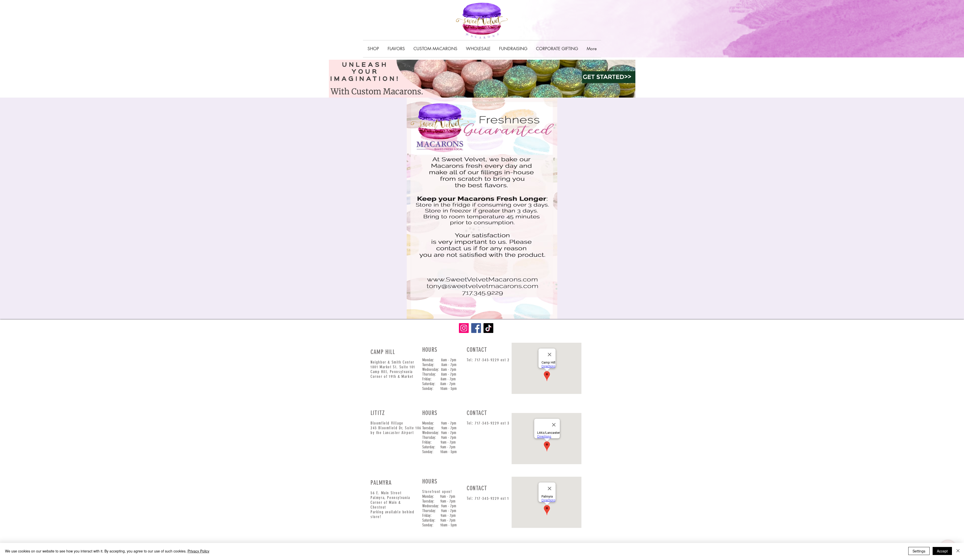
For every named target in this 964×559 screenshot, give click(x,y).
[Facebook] (476, 328)
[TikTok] (488, 328)
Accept (942, 550)
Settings (919, 550)
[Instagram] (464, 328)
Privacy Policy (198, 550)
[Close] (958, 551)
